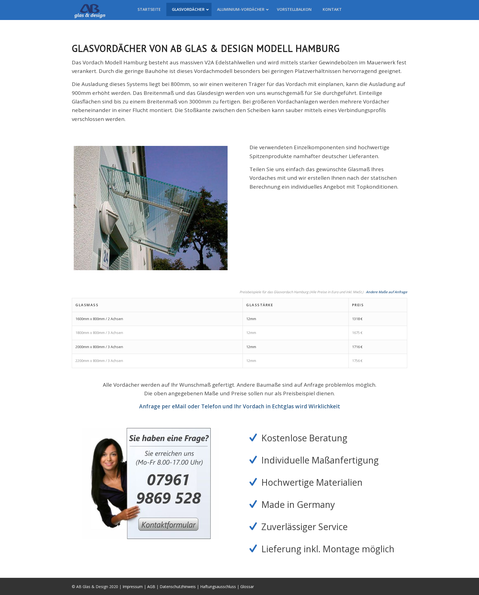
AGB (151, 586)
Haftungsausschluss (218, 586)
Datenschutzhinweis (178, 586)
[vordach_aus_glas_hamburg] (151, 208)
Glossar (247, 586)
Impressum (133, 586)
